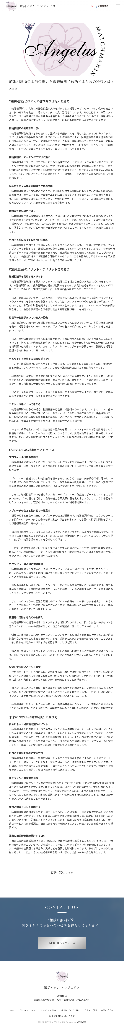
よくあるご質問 (90, 1010)
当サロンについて (29, 1010)
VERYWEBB (81, 1022)
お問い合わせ (107, 1010)
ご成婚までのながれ (69, 1010)
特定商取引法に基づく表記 (62, 1016)
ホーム (13, 1010)
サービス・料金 (48, 1010)
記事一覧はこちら (62, 872)
